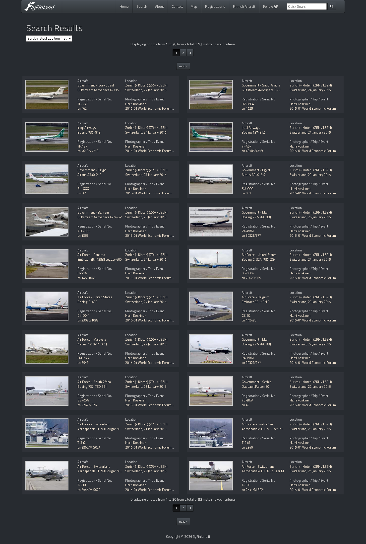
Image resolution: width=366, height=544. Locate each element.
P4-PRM (248, 231)
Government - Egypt (91, 169)
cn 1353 (82, 235)
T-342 (81, 442)
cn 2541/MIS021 (253, 489)
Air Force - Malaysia (91, 339)
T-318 (246, 442)
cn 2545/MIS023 (88, 489)
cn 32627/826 (87, 404)
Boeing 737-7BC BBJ (256, 217)
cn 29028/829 (251, 277)
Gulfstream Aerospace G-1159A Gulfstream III (109, 89)
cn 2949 (82, 362)
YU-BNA (247, 400)
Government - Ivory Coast (95, 85)
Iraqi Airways (86, 127)
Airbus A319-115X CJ (92, 344)
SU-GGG (83, 188)
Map (194, 6)
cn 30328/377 (251, 235)
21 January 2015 (155, 428)
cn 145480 (249, 320)
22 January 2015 (319, 344)
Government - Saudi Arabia (261, 85)
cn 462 (82, 108)
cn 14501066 (86, 277)
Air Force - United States (259, 254)
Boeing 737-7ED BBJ (92, 386)
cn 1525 (247, 108)
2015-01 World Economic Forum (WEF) (153, 108)
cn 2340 (247, 447)
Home (124, 6)
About (159, 6)
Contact (177, 6)
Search (142, 6)
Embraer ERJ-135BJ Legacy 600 (99, 259)
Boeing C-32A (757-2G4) (259, 259)
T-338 (81, 484)
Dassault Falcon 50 (255, 386)
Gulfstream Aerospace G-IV (261, 89)
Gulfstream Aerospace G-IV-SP (99, 217)
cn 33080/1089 (87, 320)
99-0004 (248, 273)
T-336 (246, 484)
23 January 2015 (155, 174)
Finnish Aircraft (244, 6)
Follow (268, 6)
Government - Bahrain (93, 212)
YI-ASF (82, 146)
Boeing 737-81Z (89, 132)
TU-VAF (82, 103)
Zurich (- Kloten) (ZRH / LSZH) (146, 85)
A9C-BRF (83, 231)
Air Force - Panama (91, 254)
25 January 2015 (155, 217)
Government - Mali (255, 212)
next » (183, 66)
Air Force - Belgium (255, 297)
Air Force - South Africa (94, 381)
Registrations (215, 6)
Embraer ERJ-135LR (256, 301)
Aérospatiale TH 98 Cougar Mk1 (100, 428)
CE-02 (246, 315)
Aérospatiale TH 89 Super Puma (264, 428)
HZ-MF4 (248, 103)
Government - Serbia (256, 381)
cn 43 (245, 404)
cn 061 (82, 193)
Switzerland (133, 89)
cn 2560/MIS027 (88, 447)
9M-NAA (83, 357)
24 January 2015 (155, 89)
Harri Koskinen (135, 103)
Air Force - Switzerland (93, 424)
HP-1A (82, 273)
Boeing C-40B (87, 301)
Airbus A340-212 (89, 174)
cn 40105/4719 (87, 150)
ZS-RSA (83, 400)
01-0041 (83, 315)
